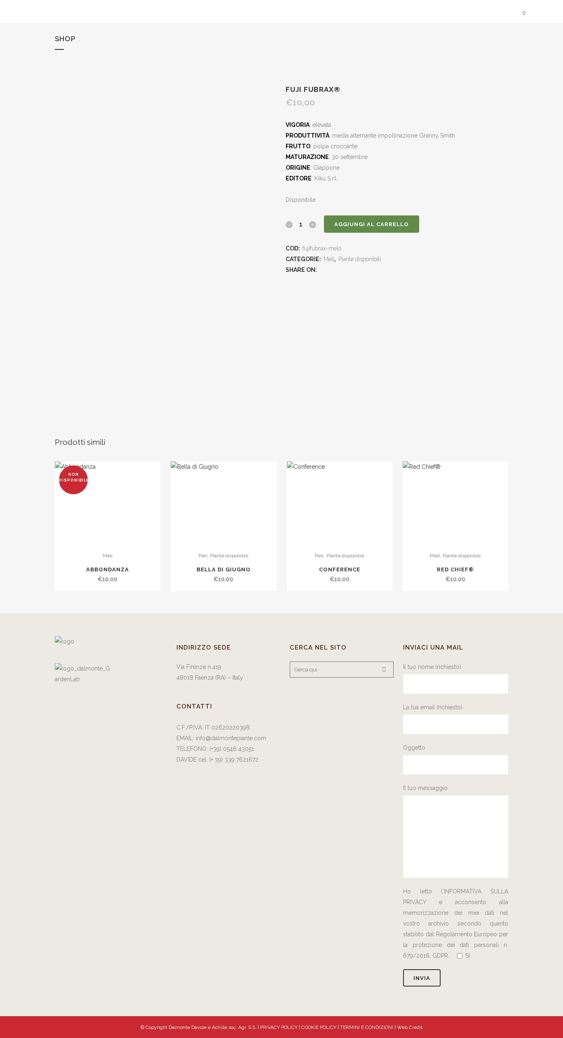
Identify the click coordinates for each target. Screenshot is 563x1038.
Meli (329, 259)
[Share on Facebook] (322, 270)
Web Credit (409, 1027)
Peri (203, 556)
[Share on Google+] (343, 270)
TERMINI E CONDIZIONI (367, 1027)
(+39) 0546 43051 (231, 749)
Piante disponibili (359, 259)
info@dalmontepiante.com (231, 738)
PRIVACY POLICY (279, 1027)
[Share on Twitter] (333, 270)
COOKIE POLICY (319, 1027)
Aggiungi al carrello (371, 224)
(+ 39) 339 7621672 (234, 759)
